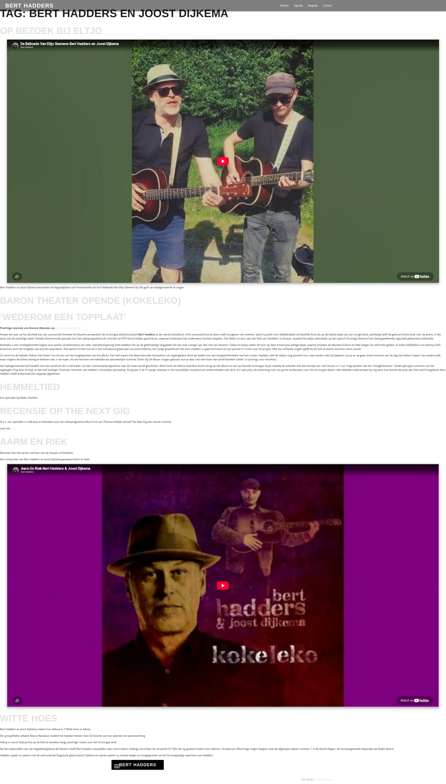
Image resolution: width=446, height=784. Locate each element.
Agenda (298, 5)
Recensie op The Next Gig (65, 411)
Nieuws (284, 5)
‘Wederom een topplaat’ (63, 317)
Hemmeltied (30, 387)
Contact (327, 5)
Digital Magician (324, 779)
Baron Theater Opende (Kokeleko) (90, 300)
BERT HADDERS (29, 5)
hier (13, 428)
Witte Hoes (28, 718)
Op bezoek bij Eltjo (51, 30)
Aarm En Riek (33, 441)
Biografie (313, 5)
